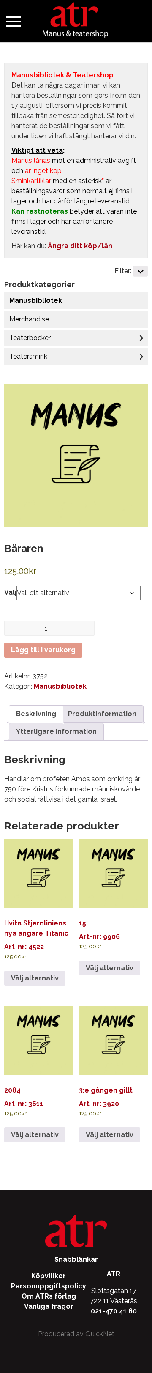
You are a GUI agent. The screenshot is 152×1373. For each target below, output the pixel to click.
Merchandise (29, 319)
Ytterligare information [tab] (56, 732)
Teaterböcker (30, 338)
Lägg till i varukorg (43, 650)
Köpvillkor (48, 1276)
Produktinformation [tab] (102, 714)
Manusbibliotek (35, 301)
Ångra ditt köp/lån (80, 246)
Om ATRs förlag (49, 1296)
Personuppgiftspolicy (48, 1286)
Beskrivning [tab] (36, 714)
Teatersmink (28, 356)
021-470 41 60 (114, 1311)
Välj (10, 592)
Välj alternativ (35, 978)
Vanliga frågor (48, 1306)
